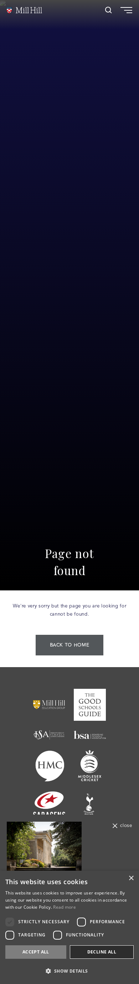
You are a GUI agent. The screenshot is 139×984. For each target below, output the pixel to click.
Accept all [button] (35, 952)
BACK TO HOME (69, 645)
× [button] (131, 878)
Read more (64, 907)
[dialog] (69, 927)
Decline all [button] (101, 952)
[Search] (108, 10)
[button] (69, 971)
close (126, 825)
